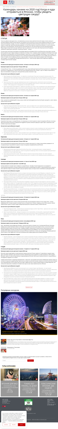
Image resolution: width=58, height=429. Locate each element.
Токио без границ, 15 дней (29, 385)
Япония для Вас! (10, 384)
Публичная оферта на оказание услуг (39, 419)
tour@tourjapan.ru (48, 2)
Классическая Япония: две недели (48, 386)
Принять (21, 424)
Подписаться (30, 360)
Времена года (29, 287)
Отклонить (6, 424)
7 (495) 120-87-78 (50, 1)
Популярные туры (10, 386)
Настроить (14, 424)
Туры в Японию (9, 366)
